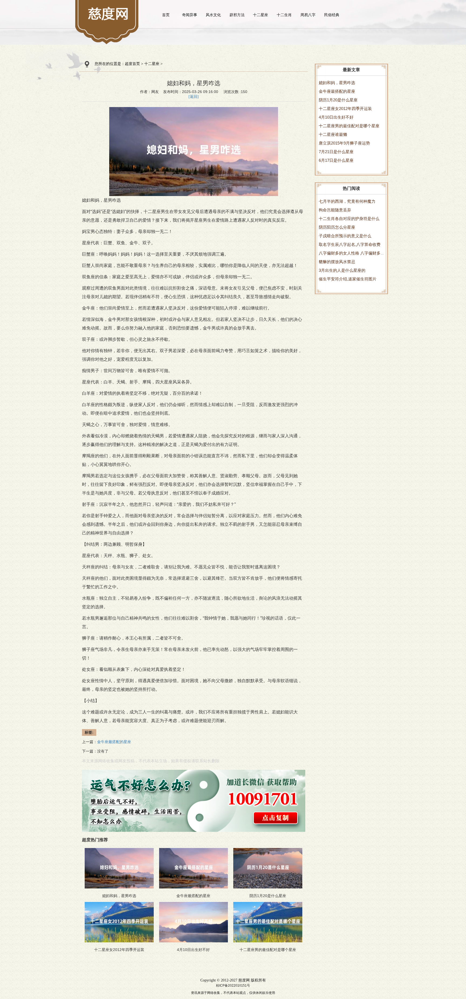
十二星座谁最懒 (333, 134)
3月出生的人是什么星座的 (342, 270)
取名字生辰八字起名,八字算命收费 (350, 244)
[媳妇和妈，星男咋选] (108, 13)
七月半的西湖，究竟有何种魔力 (347, 201)
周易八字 (308, 15)
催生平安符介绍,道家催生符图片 (347, 279)
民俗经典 (331, 15)
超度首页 (132, 64)
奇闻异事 (189, 15)
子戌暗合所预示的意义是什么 (345, 236)
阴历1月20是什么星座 (338, 100)
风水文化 (213, 15)
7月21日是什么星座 (336, 151)
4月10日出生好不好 (336, 117)
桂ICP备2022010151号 (233, 985)
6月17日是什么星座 (336, 160)
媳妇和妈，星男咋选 (337, 82)
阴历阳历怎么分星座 (337, 227)
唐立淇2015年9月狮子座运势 (344, 143)
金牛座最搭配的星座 (337, 91)
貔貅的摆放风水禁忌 (337, 261)
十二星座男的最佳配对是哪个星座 (349, 125)
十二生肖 (284, 15)
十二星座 (260, 15)
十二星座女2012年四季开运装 (345, 108)
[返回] (194, 97)
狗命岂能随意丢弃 (335, 210)
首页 (166, 15)
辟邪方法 (237, 15)
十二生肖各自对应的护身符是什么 (349, 218)
